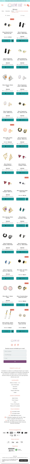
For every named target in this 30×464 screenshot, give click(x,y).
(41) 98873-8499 (16, 411)
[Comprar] (12, 40)
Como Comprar (15, 400)
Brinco (12, 11)
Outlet (15, 392)
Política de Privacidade (15, 406)
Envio (15, 402)
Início (3, 11)
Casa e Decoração (15, 384)
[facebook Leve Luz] (15, 345)
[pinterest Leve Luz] (18, 345)
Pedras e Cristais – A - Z (15, 382)
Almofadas (15, 388)
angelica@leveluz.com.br (16, 415)
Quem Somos (15, 398)
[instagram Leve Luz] (11, 345)
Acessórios (8, 11)
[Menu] (3, 5)
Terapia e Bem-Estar (15, 390)
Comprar (6, 40)
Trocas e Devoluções (15, 404)
